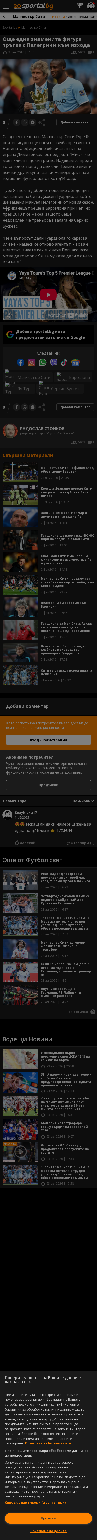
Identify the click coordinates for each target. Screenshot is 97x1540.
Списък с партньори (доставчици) (35, 1502)
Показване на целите (48, 1531)
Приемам (48, 1518)
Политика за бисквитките (48, 1443)
